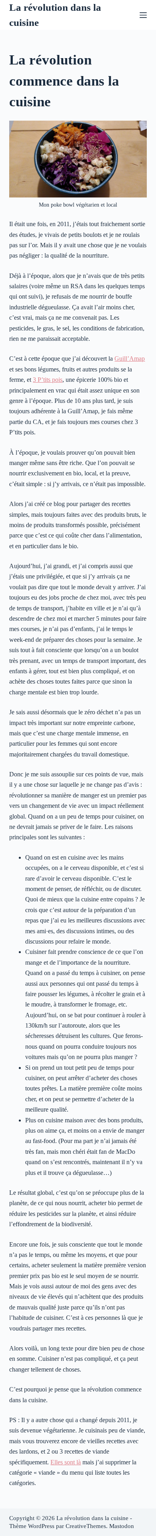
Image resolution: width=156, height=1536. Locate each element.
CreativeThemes (86, 1526)
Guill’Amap (129, 358)
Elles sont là (65, 1462)
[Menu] (143, 15)
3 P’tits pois (47, 379)
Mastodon (121, 1526)
